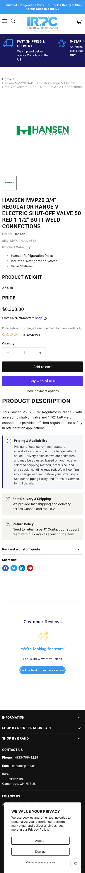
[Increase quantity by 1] (40, 352)
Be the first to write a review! (42, 670)
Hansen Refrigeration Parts (32, 256)
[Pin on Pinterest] (30, 568)
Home (6, 79)
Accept (40, 840)
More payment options (43, 391)
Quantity (8, 343)
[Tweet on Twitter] (13, 568)
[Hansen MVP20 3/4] (9, 183)
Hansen (19, 234)
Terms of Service (67, 479)
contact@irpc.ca (24, 766)
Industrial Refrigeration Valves (34, 261)
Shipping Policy (37, 479)
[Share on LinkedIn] (22, 568)
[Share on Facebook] (5, 568)
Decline (40, 851)
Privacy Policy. (38, 829)
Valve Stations (22, 266)
